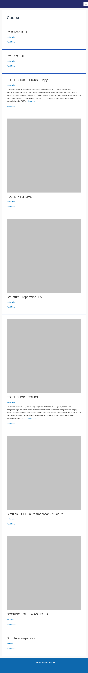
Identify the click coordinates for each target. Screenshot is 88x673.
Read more (32, 101)
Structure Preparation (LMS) (26, 297)
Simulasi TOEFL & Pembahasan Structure (35, 514)
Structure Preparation (21, 638)
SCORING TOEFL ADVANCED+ (28, 614)
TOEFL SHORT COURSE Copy (27, 80)
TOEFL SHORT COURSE (23, 397)
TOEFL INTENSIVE (19, 196)
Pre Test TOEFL (17, 56)
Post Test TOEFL (18, 32)
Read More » (11, 42)
